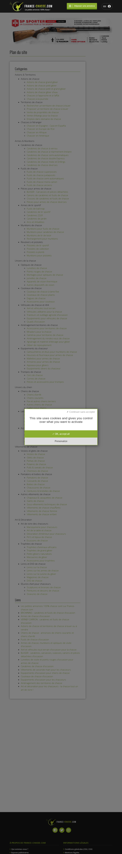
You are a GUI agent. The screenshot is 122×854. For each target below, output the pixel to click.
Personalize (61, 441)
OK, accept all (62, 434)
